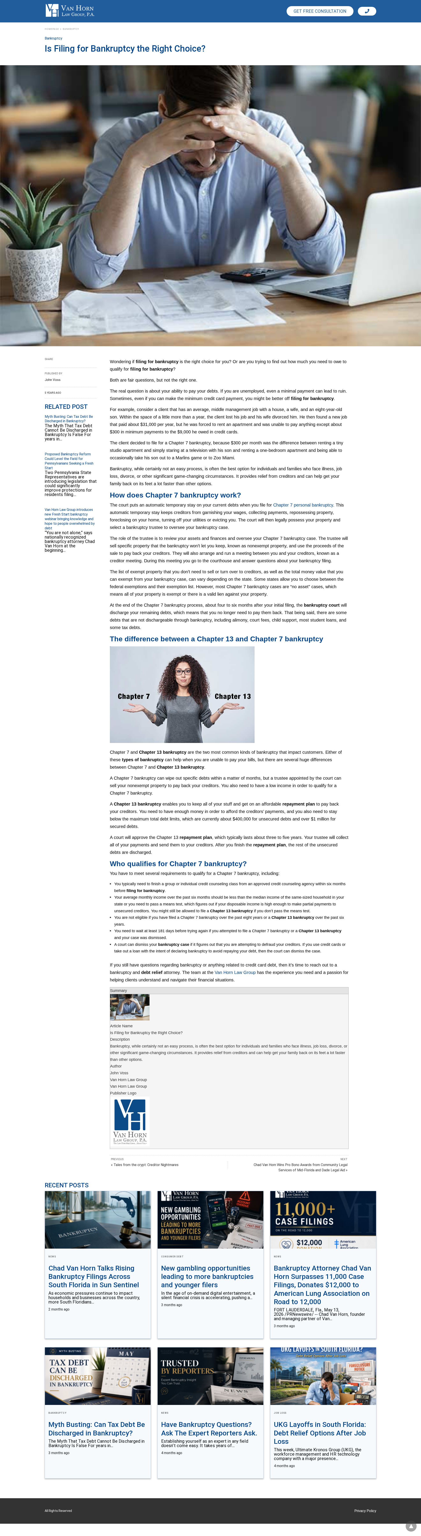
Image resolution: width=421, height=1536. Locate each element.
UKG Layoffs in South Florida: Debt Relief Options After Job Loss (320, 1433)
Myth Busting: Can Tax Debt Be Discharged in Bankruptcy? (69, 419)
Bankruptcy (71, 29)
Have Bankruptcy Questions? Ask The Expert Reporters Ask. (209, 1428)
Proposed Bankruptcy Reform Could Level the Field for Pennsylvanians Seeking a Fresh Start (69, 461)
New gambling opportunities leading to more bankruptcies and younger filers (207, 1276)
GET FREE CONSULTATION (320, 11)
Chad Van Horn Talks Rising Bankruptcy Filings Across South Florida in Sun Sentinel (93, 1276)
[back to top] (411, 1526)
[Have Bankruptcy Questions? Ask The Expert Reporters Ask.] (210, 1376)
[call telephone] (367, 11)
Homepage (52, 29)
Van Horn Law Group (235, 972)
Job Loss (280, 1413)
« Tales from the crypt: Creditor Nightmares (144, 1165)
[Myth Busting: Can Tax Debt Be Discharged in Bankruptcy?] (98, 1376)
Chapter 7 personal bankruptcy (303, 505)
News (52, 1256)
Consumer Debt (172, 1256)
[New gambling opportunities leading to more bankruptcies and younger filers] (210, 1220)
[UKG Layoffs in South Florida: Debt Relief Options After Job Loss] (323, 1376)
